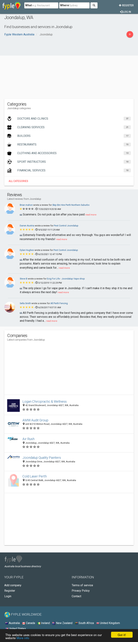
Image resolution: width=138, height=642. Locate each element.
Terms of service (82, 585)
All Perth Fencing (59, 303)
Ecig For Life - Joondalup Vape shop (66, 278)
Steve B (24, 278)
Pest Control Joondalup (66, 225)
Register (127, 5)
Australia (14, 623)
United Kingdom (109, 623)
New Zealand (63, 623)
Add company (12, 585)
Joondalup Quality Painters (41, 457)
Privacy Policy (81, 590)
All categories (18, 181)
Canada (30, 623)
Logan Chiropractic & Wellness (44, 401)
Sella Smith (25, 303)
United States (17, 628)
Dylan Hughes (27, 250)
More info (23, 638)
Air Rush (28, 439)
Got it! (122, 634)
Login (7, 596)
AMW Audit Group (35, 420)
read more (90, 214)
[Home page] (12, 5)
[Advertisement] (69, 70)
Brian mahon (26, 205)
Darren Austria (27, 225)
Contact (76, 596)
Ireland (45, 623)
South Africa (86, 623)
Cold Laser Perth (34, 476)
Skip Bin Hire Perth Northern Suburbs (70, 205)
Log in (127, 11)
